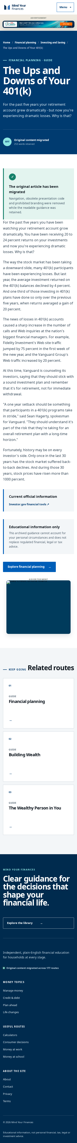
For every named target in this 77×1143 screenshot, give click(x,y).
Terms (7, 1101)
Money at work (12, 1049)
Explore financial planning (29, 567)
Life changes (11, 1012)
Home (6, 42)
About (7, 1079)
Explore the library (25, 923)
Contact (8, 1086)
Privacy (7, 1094)
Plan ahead (10, 1005)
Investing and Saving (53, 42)
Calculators (10, 1035)
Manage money (13, 990)
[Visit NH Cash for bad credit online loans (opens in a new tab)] (38, 24)
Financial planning (25, 42)
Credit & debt (11, 998)
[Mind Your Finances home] (23, 7)
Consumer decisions (16, 1042)
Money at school (13, 1056)
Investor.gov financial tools (29, 504)
